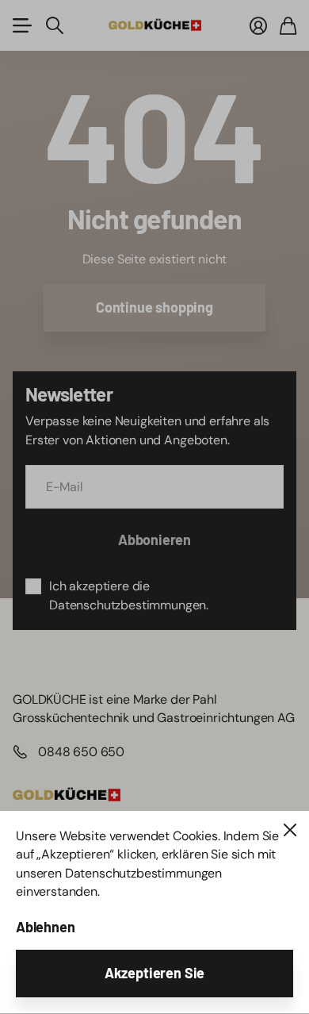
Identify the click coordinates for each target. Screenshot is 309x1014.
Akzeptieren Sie (154, 972)
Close (290, 830)
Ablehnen (45, 926)
